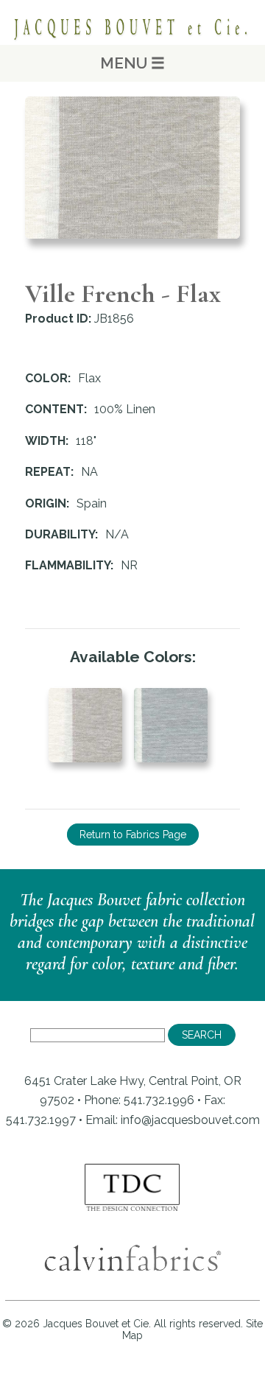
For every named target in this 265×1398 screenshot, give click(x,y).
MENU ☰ (132, 63)
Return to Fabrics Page (133, 834)
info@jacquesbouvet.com (190, 1120)
